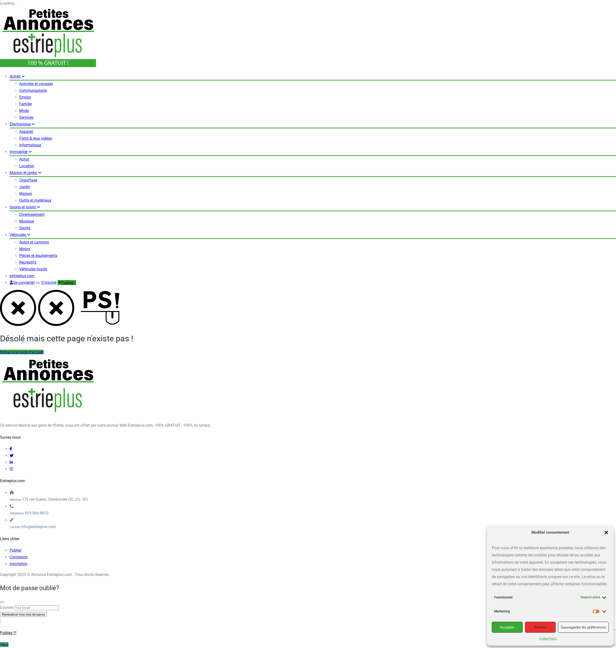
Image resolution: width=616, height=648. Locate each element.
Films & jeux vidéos (35, 138)
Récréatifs (27, 262)
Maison (25, 193)
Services (26, 117)
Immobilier (19, 152)
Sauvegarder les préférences (583, 627)
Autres (15, 76)
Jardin (24, 187)
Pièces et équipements (38, 255)
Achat (24, 159)
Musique (26, 221)
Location (26, 166)
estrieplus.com (22, 276)
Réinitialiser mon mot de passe (23, 614)
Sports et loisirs (23, 207)
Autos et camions (34, 242)
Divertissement (32, 214)
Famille (25, 104)
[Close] (2, 602)
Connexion (19, 557)
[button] (606, 532)
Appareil (26, 131)
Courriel (6, 607)
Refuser (540, 627)
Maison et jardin (24, 172)
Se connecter (24, 282)
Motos (24, 249)
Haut (4, 644)
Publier (15, 550)
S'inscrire (49, 282)
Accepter (507, 627)
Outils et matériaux (35, 200)
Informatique (30, 145)
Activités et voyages (36, 83)
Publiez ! (68, 282)
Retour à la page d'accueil (22, 352)
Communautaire (33, 90)
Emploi (25, 97)
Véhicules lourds (33, 269)
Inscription (18, 563)
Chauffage (28, 180)
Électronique (21, 124)
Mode (24, 110)
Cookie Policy (548, 638)
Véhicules (18, 234)
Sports (24, 228)
